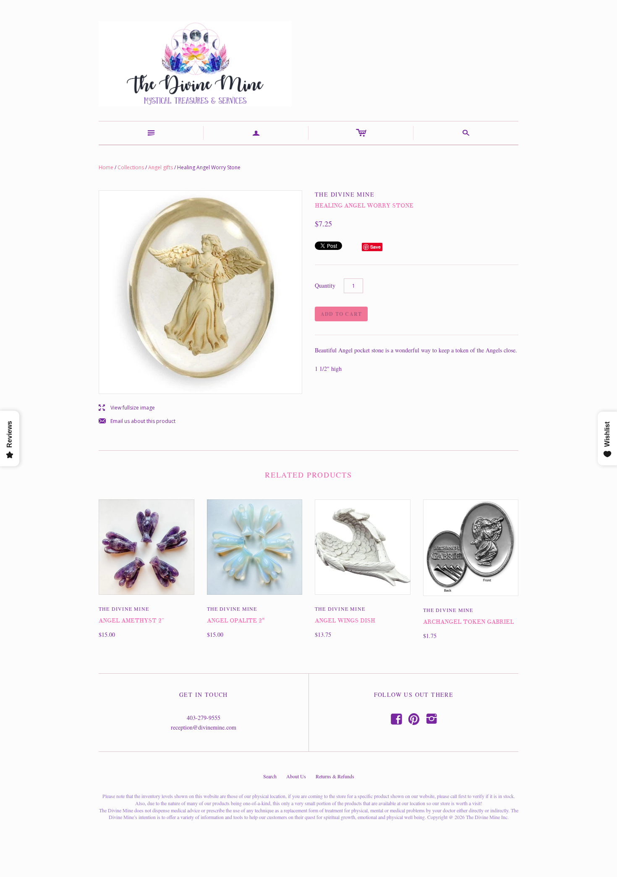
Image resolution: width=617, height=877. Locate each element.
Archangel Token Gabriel (468, 621)
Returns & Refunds (335, 776)
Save (375, 247)
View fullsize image (127, 408)
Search (270, 776)
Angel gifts (160, 167)
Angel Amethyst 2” (131, 620)
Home (106, 167)
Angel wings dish (345, 620)
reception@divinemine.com (203, 727)
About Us (296, 776)
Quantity (325, 285)
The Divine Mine (124, 608)
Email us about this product (137, 421)
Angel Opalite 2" (235, 620)
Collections (131, 167)
